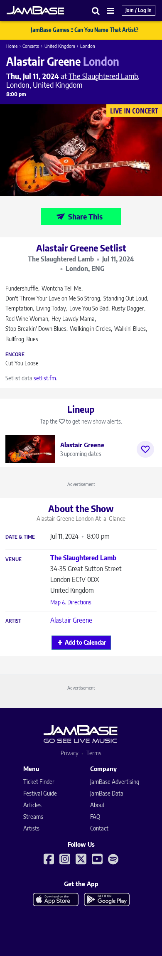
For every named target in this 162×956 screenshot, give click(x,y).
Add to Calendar (85, 642)
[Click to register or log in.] (145, 449)
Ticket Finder (38, 781)
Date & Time (20, 537)
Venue (13, 559)
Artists (31, 828)
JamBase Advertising (114, 781)
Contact (99, 828)
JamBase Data (106, 793)
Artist (13, 620)
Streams (33, 816)
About (97, 804)
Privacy (70, 752)
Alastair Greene (71, 620)
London (87, 46)
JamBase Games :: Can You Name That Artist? (84, 30)
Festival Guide (40, 793)
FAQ (95, 816)
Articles (32, 804)
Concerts (30, 46)
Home (11, 46)
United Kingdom (59, 46)
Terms (93, 752)
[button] (96, 10)
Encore (15, 354)
